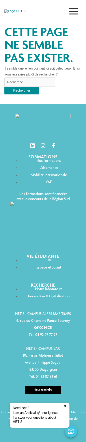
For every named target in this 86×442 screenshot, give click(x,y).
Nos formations (48, 161)
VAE (49, 182)
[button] (39, 415)
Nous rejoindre (43, 390)
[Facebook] (53, 145)
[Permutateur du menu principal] (74, 11)
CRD (48, 260)
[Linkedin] (32, 145)
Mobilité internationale (49, 175)
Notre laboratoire (48, 289)
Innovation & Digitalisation (49, 296)
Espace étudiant (48, 268)
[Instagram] (43, 145)
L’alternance (48, 168)
